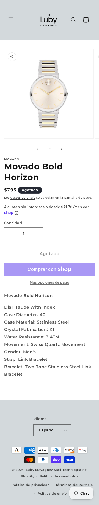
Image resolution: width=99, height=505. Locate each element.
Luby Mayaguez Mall (44, 470)
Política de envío (52, 493)
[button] (11, 20)
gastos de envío (22, 197)
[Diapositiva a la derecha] (62, 149)
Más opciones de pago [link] (49, 282)
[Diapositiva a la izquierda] (37, 149)
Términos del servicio (74, 485)
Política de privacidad (31, 485)
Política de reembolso (59, 476)
